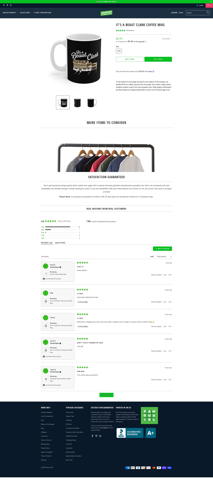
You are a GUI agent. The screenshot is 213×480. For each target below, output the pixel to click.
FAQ (42, 420)
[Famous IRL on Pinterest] (7, 5)
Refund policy (45, 444)
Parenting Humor (71, 440)
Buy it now (158, 59)
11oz (119, 51)
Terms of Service (46, 440)
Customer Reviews (46, 412)
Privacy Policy (45, 448)
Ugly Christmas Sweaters (73, 456)
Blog (181, 13)
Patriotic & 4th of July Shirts (74, 432)
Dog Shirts (69, 448)
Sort (152, 257)
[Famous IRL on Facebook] (4, 5)
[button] (144, 30)
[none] (63, 102)
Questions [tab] (60, 243)
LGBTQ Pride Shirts (72, 436)
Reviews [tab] (47, 243)
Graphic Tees (70, 416)
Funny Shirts (69, 412)
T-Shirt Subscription (42, 13)
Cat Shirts (69, 444)
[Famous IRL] (106, 13)
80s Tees (69, 424)
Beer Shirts (69, 460)
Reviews (174, 13)
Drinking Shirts (70, 452)
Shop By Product (10, 13)
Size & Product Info (47, 416)
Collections (25, 13)
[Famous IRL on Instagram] (11, 5)
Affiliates (44, 432)
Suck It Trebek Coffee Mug (58, 274)
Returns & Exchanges (47, 424)
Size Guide (166, 39)
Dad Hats (69, 420)
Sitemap (43, 460)
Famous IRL (49, 467)
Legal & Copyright (46, 452)
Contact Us (44, 436)
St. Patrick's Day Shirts (72, 428)
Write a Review (165, 249)
